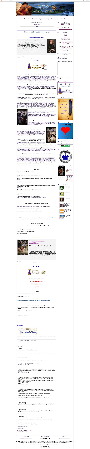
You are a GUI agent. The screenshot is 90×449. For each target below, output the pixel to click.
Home (20, 19)
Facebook (35, 58)
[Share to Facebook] (35, 340)
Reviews (34, 19)
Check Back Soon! (37, 24)
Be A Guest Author (66, 38)
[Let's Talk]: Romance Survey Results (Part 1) (67, 186)
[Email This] (31, 340)
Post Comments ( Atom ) (25, 431)
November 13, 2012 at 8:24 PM (23, 384)
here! (58, 444)
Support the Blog (44, 19)
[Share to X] (33, 340)
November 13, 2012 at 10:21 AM (23, 372)
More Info (27, 19)
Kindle (34, 262)
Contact (66, 35)
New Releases (54, 19)
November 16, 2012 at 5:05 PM (23, 413)
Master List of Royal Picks (66, 46)
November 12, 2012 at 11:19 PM (23, 364)
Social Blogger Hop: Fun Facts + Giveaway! (67, 192)
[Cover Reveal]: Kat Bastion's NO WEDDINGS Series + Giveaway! (67, 205)
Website (29, 58)
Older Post (25, 430)
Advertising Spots (66, 39)
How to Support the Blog (65, 41)
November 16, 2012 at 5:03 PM (23, 406)
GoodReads (43, 58)
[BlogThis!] (32, 340)
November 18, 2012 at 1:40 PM (23, 426)
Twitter (39, 58)
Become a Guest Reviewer (65, 44)
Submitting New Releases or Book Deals (66, 43)
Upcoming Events (66, 47)
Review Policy (65, 37)
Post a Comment (20, 428)
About (65, 34)
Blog (32, 58)
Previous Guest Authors (66, 48)
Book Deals (63, 19)
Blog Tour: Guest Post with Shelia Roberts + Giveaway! (67, 210)
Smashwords (38, 262)
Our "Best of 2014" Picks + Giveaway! (67, 198)
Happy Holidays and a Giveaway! (67, 216)
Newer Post (20, 430)
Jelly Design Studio (47, 447)
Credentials (66, 50)
